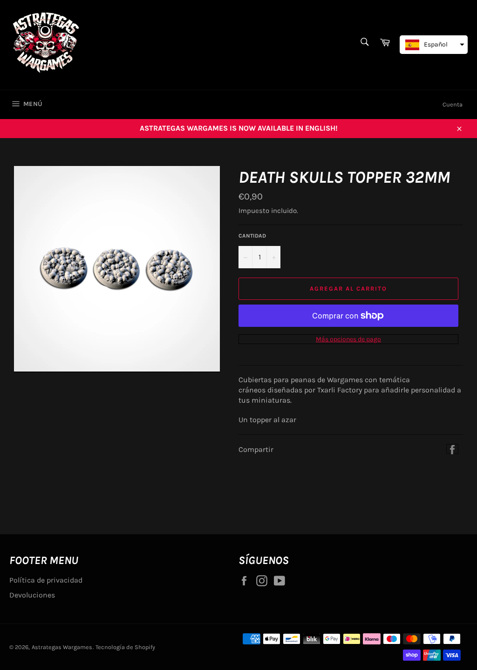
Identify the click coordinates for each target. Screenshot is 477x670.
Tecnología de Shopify (125, 646)
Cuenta (453, 104)
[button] (434, 44)
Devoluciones (32, 594)
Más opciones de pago (348, 339)
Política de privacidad (45, 580)
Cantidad (252, 235)
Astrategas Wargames (62, 646)
